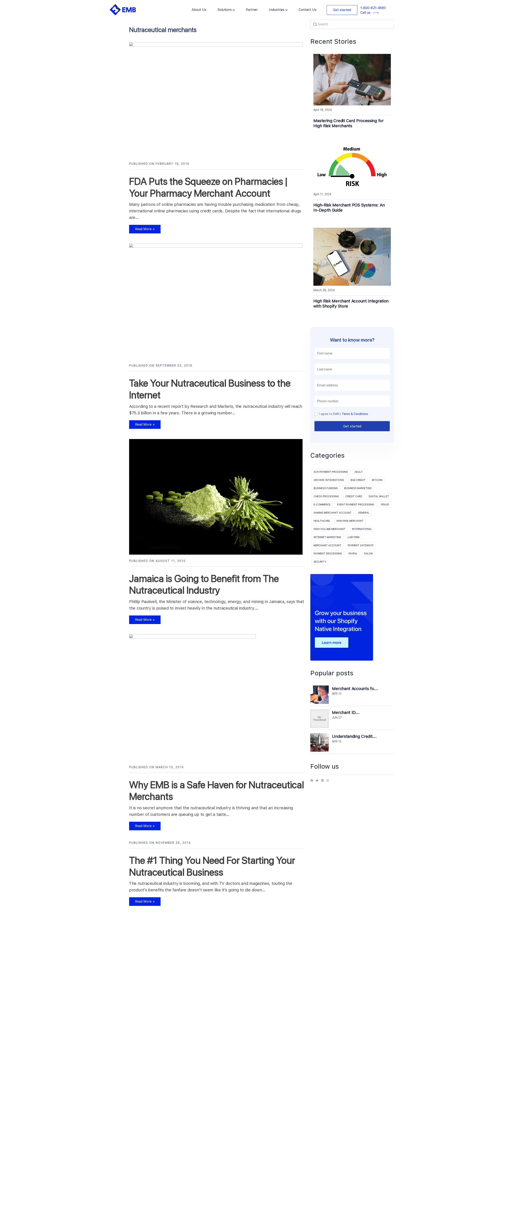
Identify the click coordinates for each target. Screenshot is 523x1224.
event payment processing (355, 504)
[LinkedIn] (322, 782)
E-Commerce (322, 504)
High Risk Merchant (349, 520)
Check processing (326, 496)
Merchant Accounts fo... (355, 688)
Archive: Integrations (329, 480)
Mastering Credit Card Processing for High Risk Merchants (348, 123)
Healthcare (322, 520)
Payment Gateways (360, 545)
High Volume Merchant (329, 529)
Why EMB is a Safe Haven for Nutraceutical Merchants (216, 791)
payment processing (328, 553)
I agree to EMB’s (343, 414)
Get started (342, 10)
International (362, 529)
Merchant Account (327, 545)
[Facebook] (311, 782)
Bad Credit (358, 480)
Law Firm (353, 537)
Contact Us (307, 10)
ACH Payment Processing (331, 471)
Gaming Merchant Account (333, 512)
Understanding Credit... (354, 736)
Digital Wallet (379, 496)
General (363, 512)
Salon (368, 553)
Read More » (142, 230)
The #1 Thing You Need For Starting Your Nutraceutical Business (212, 866)
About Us (199, 10)
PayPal (353, 553)
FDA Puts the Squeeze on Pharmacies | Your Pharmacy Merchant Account (208, 187)
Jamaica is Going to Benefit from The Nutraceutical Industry (204, 584)
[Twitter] (317, 782)
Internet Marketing (327, 537)
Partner (252, 10)
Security (320, 561)
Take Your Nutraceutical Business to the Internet (210, 389)
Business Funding (326, 488)
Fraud (385, 504)
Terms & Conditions (355, 414)
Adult (358, 471)
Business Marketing (358, 488)
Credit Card (353, 496)
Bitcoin (377, 480)
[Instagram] (327, 782)
